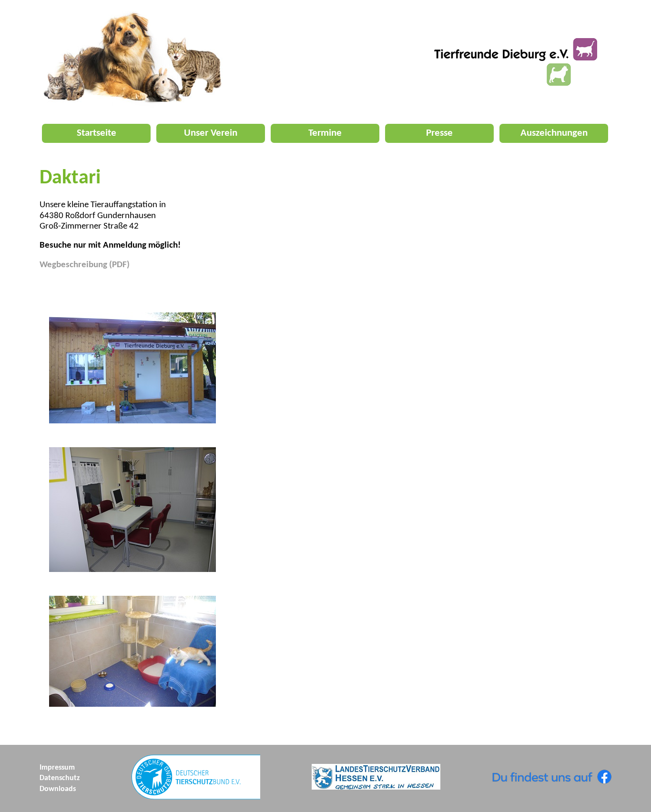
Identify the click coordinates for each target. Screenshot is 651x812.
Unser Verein (210, 133)
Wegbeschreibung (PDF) (85, 265)
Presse (439, 133)
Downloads (58, 789)
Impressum (57, 768)
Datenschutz (60, 778)
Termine (325, 133)
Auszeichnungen (554, 133)
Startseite (96, 133)
